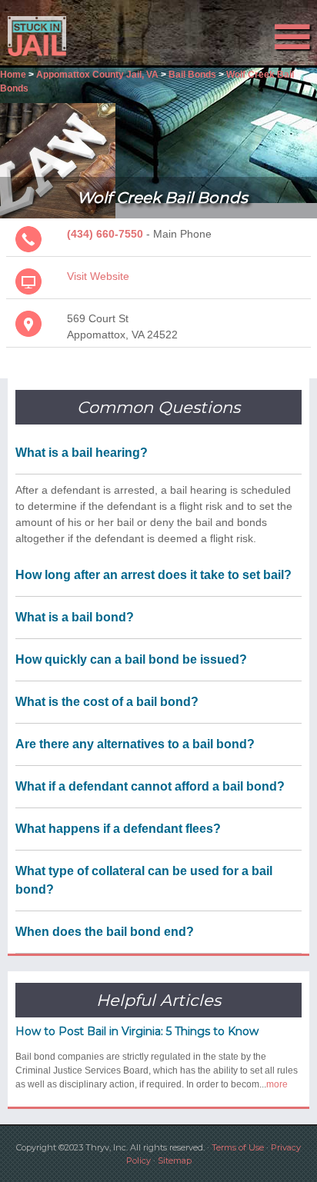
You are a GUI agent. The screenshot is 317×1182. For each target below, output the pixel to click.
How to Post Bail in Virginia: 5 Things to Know (137, 1031)
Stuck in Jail (48, 36)
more (277, 1084)
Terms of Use (238, 1147)
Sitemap (175, 1160)
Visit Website (98, 276)
